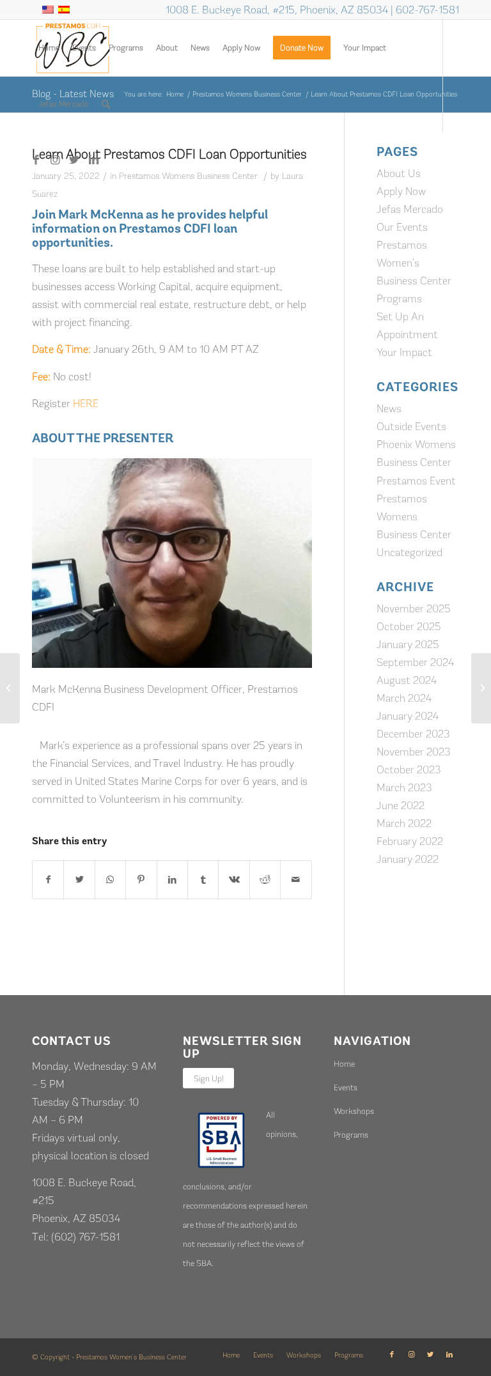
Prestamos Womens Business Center (188, 176)
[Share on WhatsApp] (110, 880)
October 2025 (409, 626)
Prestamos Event (416, 480)
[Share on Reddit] (265, 880)
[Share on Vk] (234, 880)
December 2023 (413, 733)
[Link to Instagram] (55, 159)
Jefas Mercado (410, 209)
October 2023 (409, 769)
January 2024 (408, 715)
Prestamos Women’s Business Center (414, 262)
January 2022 (408, 859)
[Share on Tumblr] (203, 880)
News (389, 408)
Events (345, 1087)
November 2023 (414, 751)
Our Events (402, 226)
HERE (85, 403)
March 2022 (404, 823)
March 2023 (404, 787)
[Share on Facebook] (48, 880)
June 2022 (401, 805)
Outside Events (411, 426)
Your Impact (404, 352)
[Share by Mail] (296, 880)
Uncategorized (409, 552)
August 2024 (407, 680)
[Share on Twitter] (79, 880)
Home (344, 1064)
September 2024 (415, 662)
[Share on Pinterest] (141, 880)
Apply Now (401, 191)
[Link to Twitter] (74, 159)
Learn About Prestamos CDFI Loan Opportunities (169, 154)
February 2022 (410, 841)
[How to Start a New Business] (10, 688)
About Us (399, 173)
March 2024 (404, 698)
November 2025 (414, 608)
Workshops (354, 1111)
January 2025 (408, 644)
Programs (399, 298)
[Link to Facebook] (35, 159)
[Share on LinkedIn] (172, 880)
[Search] (105, 104)
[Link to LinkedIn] (93, 159)
